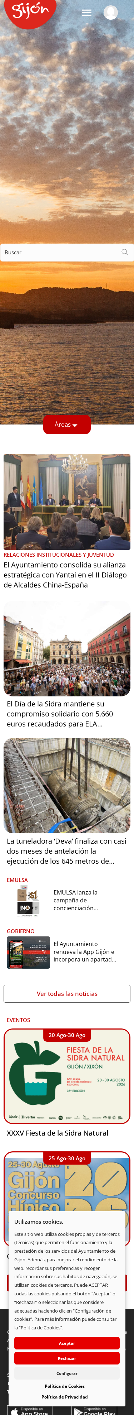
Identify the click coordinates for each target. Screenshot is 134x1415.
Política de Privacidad (64, 1397)
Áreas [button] (63, 424)
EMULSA (17, 880)
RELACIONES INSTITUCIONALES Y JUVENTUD (59, 554)
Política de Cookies (65, 1386)
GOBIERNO (21, 931)
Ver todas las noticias (67, 993)
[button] (86, 12)
